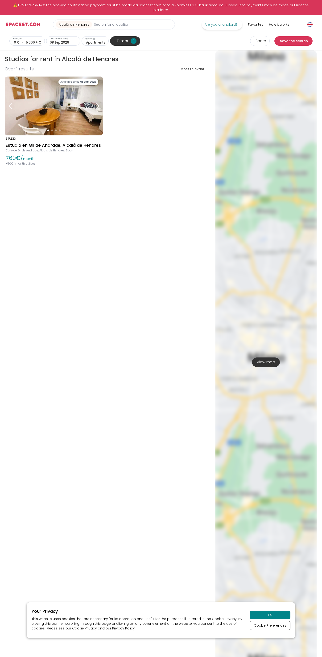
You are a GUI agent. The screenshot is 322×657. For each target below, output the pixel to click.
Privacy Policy (123, 628)
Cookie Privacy (224, 618)
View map (266, 362)
